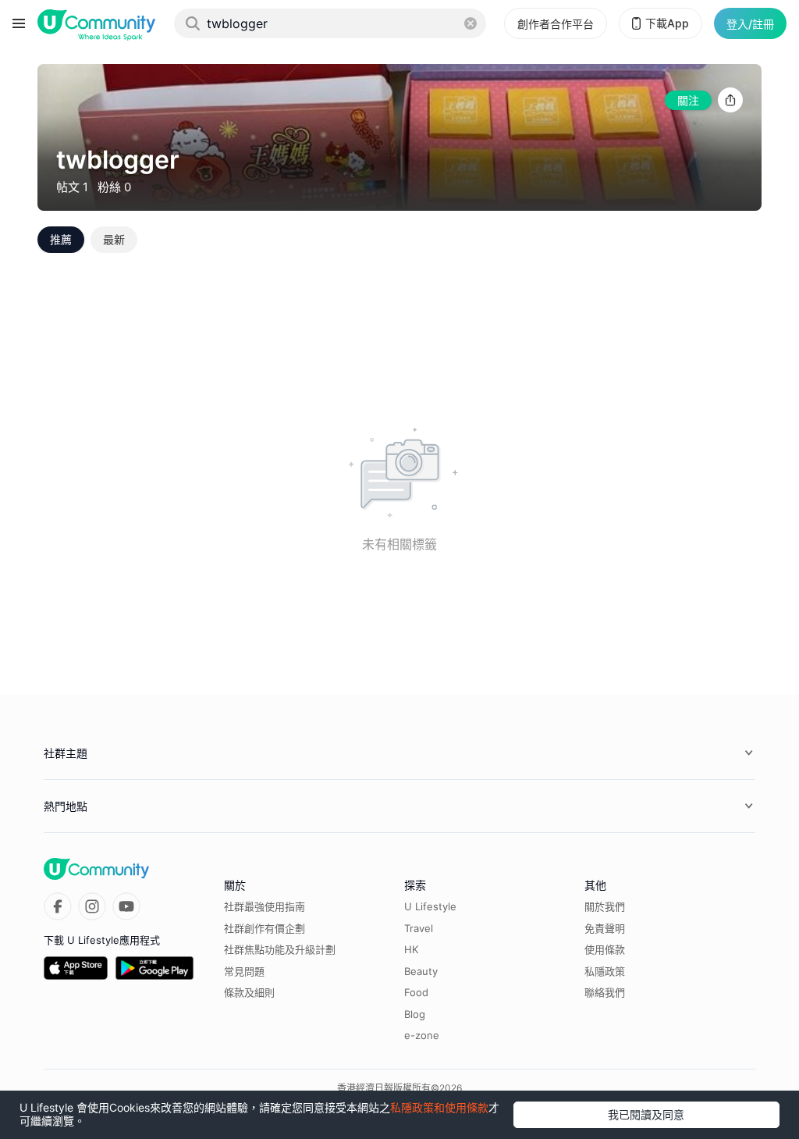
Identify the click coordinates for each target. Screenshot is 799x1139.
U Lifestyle (430, 906)
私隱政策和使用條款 (439, 1107)
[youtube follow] (126, 906)
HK (411, 949)
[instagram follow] (92, 906)
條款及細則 (249, 992)
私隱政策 (604, 971)
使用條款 (604, 949)
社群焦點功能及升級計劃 (280, 949)
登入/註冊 (750, 23)
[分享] (730, 100)
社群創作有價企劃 (264, 928)
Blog (414, 1014)
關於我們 (604, 906)
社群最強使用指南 (264, 906)
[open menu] (18, 23)
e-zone (421, 1035)
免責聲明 (604, 928)
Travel (418, 928)
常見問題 (244, 971)
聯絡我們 (604, 992)
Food (416, 992)
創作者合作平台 (555, 23)
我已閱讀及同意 (646, 1114)
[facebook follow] (58, 906)
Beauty (421, 971)
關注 (688, 100)
